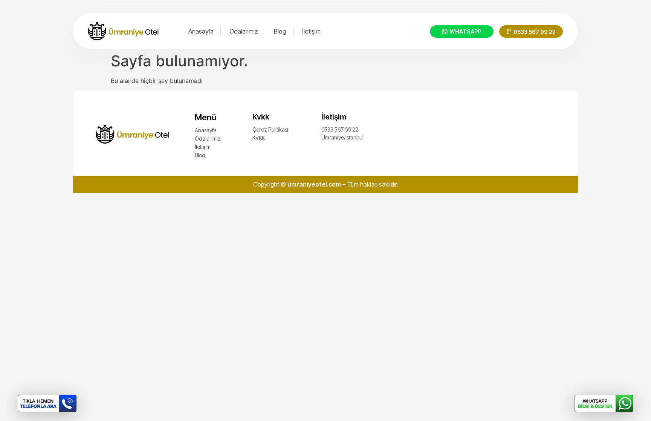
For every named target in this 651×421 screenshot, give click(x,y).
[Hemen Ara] (47, 403)
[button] (531, 31)
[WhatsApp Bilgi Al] (604, 403)
